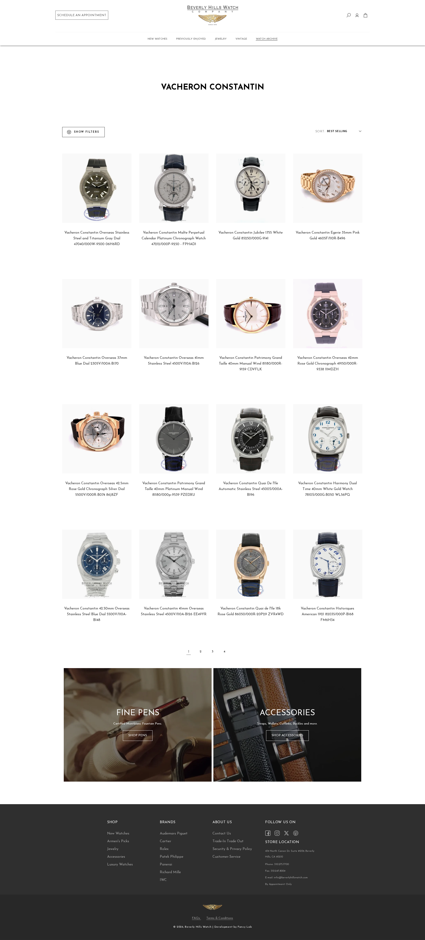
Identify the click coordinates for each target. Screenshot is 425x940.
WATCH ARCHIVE (267, 39)
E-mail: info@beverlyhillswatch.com (286, 877)
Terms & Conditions (219, 918)
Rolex (164, 849)
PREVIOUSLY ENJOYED (191, 39)
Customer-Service (226, 857)
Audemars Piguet (173, 833)
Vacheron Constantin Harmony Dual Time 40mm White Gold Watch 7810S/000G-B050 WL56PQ (327, 489)
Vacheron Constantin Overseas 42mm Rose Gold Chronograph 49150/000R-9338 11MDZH (327, 363)
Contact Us (221, 833)
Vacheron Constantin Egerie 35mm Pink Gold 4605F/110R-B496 (327, 235)
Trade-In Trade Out (227, 841)
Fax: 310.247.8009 (275, 871)
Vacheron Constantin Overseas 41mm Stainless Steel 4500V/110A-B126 (174, 360)
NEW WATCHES (157, 39)
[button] (157, 39)
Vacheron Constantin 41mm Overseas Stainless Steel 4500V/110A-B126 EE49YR (174, 611)
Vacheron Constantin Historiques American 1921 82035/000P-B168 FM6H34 (327, 614)
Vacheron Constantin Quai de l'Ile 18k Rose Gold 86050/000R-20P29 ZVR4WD (251, 611)
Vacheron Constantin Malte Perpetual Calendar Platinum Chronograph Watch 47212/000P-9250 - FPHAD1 (174, 238)
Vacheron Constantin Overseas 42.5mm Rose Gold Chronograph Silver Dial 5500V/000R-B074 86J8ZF (96, 489)
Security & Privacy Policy (232, 849)
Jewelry (112, 849)
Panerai (166, 864)
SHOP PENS (137, 735)
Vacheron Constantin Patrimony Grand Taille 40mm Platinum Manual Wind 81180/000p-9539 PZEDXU (173, 489)
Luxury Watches (120, 864)
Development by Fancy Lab (233, 927)
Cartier (165, 841)
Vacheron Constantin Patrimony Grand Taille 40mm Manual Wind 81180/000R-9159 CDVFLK (250, 363)
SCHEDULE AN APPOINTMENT (81, 15)
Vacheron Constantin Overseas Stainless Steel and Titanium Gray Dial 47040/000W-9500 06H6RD (96, 238)
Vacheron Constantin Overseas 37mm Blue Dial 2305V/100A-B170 (97, 360)
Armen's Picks (118, 841)
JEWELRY (221, 39)
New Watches (118, 833)
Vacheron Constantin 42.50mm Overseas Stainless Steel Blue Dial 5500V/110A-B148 (96, 614)
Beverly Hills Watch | (199, 927)
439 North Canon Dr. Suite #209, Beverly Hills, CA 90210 (289, 854)
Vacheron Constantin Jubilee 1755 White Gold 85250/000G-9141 (250, 235)
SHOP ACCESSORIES (287, 735)
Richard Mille (170, 872)
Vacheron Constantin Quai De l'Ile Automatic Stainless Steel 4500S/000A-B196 (251, 489)
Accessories (116, 857)
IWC (163, 880)
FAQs (196, 918)
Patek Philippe (171, 857)
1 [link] (188, 652)
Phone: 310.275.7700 (277, 864)
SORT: (320, 131)
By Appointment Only (278, 884)
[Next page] (236, 652)
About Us (222, 822)
